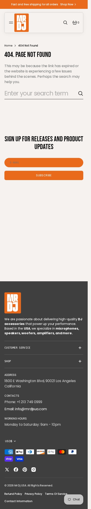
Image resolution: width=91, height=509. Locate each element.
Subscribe (43, 175)
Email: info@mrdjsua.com (25, 409)
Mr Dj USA (20, 485)
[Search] (80, 93)
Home (8, 45)
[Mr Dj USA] (21, 23)
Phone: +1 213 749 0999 (23, 401)
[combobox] (41, 93)
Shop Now (66, 4)
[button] (11, 22)
